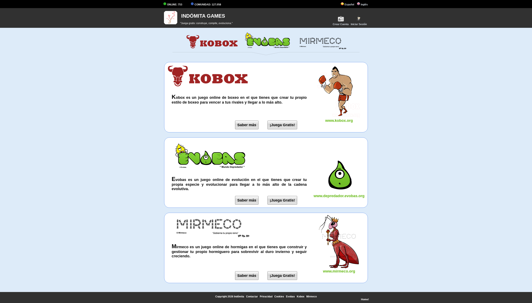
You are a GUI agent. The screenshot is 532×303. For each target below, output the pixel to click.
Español (349, 4)
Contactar (252, 296)
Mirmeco (311, 296)
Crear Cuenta (341, 24)
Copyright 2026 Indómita (229, 296)
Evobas (290, 296)
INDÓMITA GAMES (203, 16)
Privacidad (266, 296)
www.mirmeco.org (339, 271)
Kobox (300, 296)
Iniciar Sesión (359, 24)
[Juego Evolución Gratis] (266, 48)
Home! (365, 299)
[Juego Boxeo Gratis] (212, 48)
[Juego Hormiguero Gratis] (319, 48)
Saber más (246, 125)
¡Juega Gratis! (282, 125)
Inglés (364, 4)
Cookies (279, 296)
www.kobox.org (339, 121)
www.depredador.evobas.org (339, 196)
